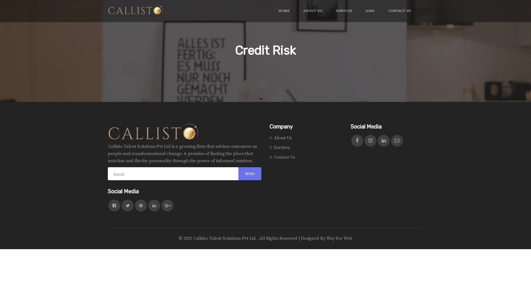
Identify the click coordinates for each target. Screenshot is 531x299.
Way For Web (339, 238)
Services (282, 147)
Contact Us (284, 157)
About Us (283, 138)
